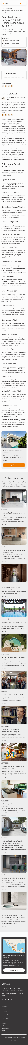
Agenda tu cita (14, 465)
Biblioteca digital (5, 1014)
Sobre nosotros (5, 1020)
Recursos (8, 8)
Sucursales (4, 1011)
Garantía (3, 1030)
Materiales (3, 1009)
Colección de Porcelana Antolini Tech (14, 77)
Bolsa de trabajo (5, 1028)
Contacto (3, 1023)
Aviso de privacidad (14, 1040)
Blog (2, 1025)
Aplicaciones (4, 1006)
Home (2, 8)
